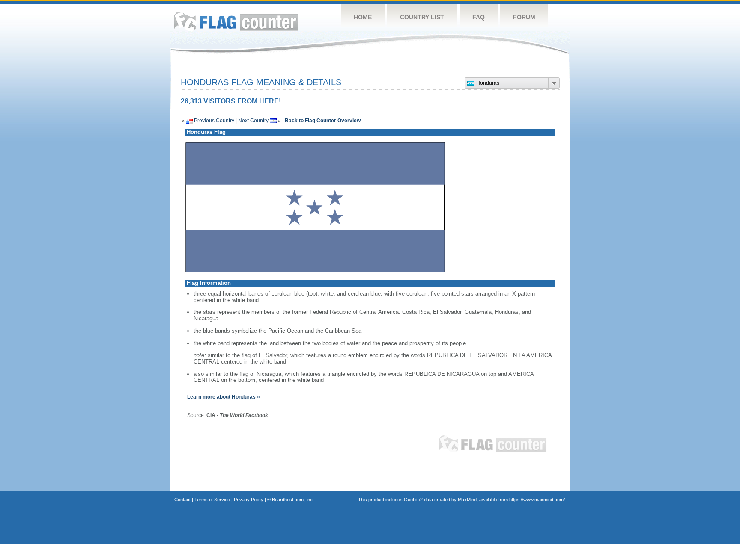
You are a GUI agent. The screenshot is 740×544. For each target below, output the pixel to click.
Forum (524, 17)
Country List (422, 17)
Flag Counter (236, 21)
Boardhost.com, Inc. (293, 499)
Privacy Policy (248, 499)
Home (363, 17)
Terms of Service (212, 499)
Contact (182, 499)
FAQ (478, 17)
